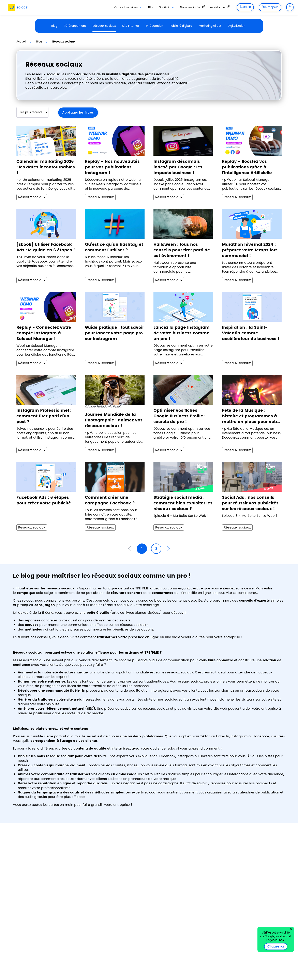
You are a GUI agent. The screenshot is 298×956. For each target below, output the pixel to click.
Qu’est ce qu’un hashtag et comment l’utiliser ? (114, 247)
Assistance (218, 7)
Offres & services (126, 7)
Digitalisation (236, 25)
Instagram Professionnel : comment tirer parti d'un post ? (43, 416)
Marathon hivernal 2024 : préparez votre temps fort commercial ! (249, 250)
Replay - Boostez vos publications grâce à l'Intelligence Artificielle (247, 167)
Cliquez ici (277, 946)
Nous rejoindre (190, 7)
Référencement (75, 25)
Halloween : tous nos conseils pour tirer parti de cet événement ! (181, 250)
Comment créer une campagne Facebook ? (110, 500)
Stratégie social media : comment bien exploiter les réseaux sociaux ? (182, 503)
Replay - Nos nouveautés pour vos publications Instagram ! (112, 167)
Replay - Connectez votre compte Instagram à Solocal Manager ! (43, 333)
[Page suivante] (168, 548)
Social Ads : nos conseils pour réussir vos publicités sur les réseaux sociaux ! (250, 503)
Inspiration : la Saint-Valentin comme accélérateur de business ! (250, 333)
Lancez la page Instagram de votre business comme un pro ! (181, 333)
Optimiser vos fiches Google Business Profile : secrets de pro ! (179, 416)
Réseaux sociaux (104, 25)
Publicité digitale (181, 25)
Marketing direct (210, 25)
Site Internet (130, 25)
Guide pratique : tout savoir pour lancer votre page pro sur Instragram (114, 333)
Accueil (21, 42)
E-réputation (154, 25)
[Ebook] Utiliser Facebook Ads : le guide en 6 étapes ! (45, 247)
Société (164, 7)
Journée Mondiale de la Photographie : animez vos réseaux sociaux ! (114, 420)
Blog (151, 7)
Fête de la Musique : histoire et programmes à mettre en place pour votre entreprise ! (251, 416)
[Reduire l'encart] (291, 929)
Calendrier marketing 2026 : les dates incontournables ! (45, 167)
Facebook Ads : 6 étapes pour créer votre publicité (43, 500)
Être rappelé (270, 7)
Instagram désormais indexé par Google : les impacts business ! (177, 167)
